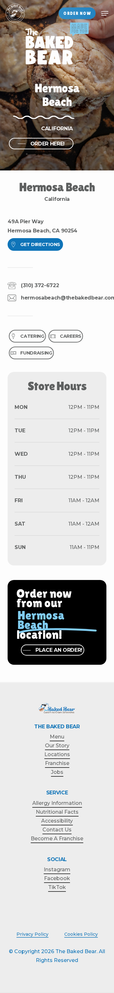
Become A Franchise (57, 839)
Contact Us (57, 830)
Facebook (57, 878)
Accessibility (57, 821)
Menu (57, 737)
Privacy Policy (32, 934)
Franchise (57, 763)
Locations (57, 754)
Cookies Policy (81, 934)
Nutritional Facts (57, 812)
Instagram (57, 870)
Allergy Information (57, 803)
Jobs (57, 772)
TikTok (57, 887)
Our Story (57, 746)
